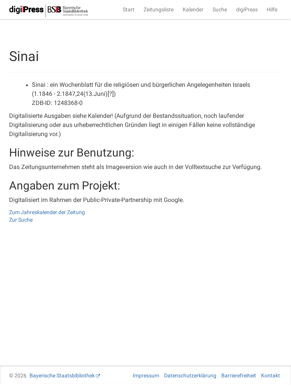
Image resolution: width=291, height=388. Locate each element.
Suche (220, 9)
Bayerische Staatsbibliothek (62, 375)
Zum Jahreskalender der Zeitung (47, 212)
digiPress (247, 9)
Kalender (193, 9)
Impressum (146, 375)
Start (129, 9)
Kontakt (270, 375)
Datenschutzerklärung (190, 375)
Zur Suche (21, 220)
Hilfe (272, 9)
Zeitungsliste (159, 9)
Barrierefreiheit (238, 375)
